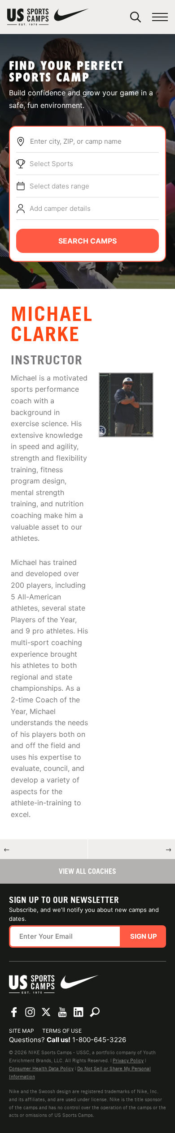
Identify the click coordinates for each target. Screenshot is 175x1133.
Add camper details (60, 208)
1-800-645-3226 (99, 1039)
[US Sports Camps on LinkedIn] (78, 1012)
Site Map (21, 1030)
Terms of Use (62, 1030)
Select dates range (59, 186)
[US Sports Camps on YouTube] (62, 1012)
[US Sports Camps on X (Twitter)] (46, 1012)
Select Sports (51, 163)
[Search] (135, 17)
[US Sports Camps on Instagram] (30, 1012)
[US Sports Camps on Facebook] (14, 1012)
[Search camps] (95, 1012)
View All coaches (87, 871)
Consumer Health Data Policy (41, 1068)
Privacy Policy (128, 1060)
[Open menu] (160, 17)
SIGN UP (143, 936)
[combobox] (94, 141)
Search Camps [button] (87, 240)
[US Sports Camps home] (48, 17)
